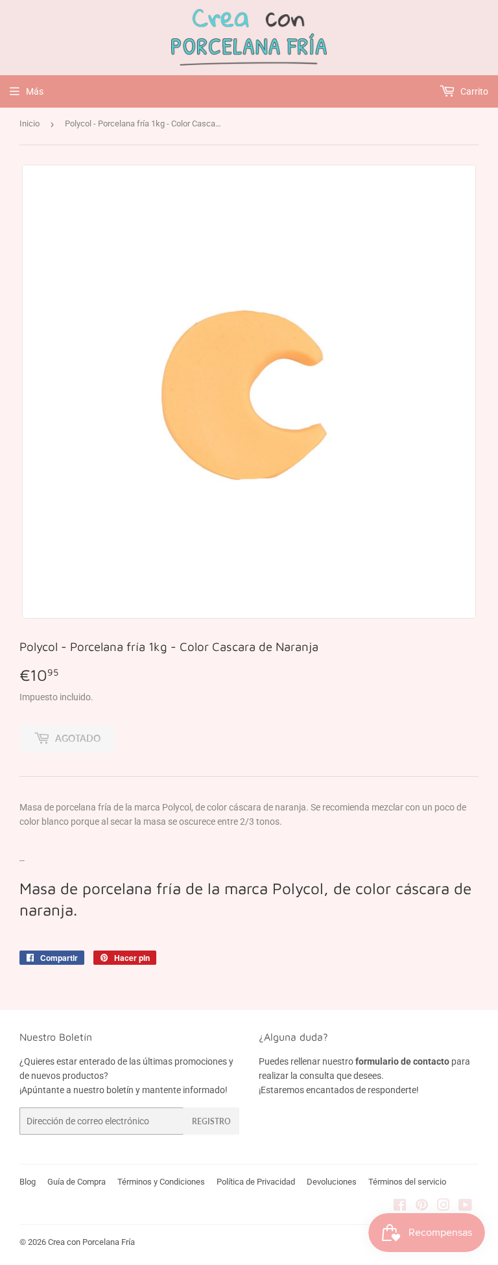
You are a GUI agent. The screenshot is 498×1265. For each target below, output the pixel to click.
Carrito (473, 91)
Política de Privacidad (256, 1182)
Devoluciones (332, 1182)
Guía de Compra (76, 1182)
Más (34, 91)
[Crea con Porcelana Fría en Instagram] (443, 1206)
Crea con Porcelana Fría (91, 1242)
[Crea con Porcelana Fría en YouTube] (465, 1206)
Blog (27, 1182)
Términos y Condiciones (161, 1182)
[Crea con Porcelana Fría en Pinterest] (422, 1206)
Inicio (29, 123)
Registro (211, 1121)
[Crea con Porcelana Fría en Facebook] (400, 1206)
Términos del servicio (407, 1182)
